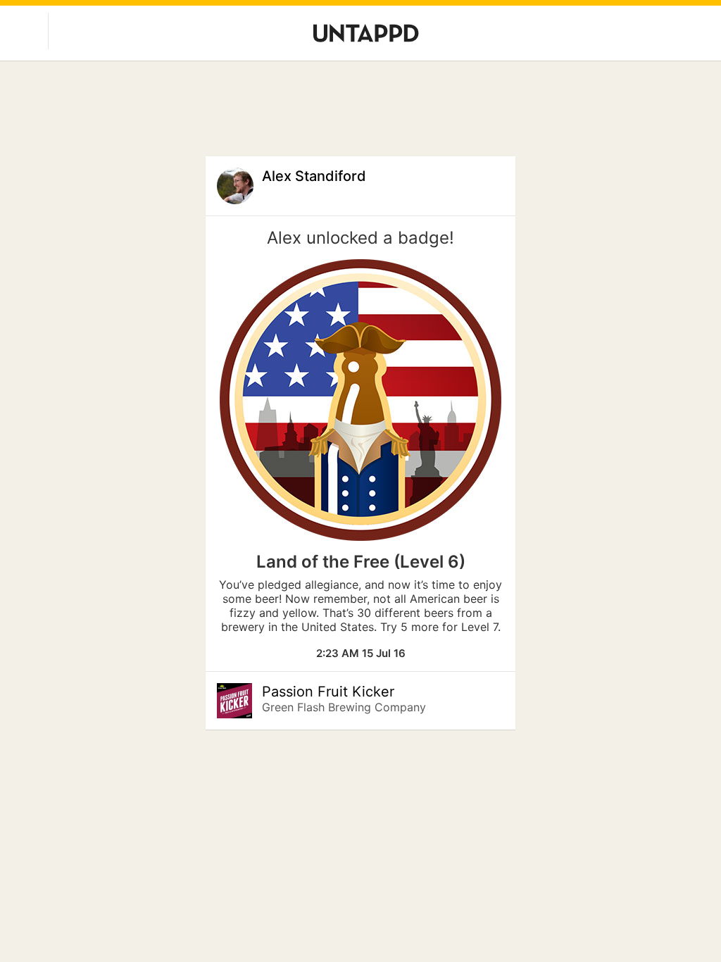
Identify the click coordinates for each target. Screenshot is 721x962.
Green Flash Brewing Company (344, 707)
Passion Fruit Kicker (328, 691)
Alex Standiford (314, 176)
